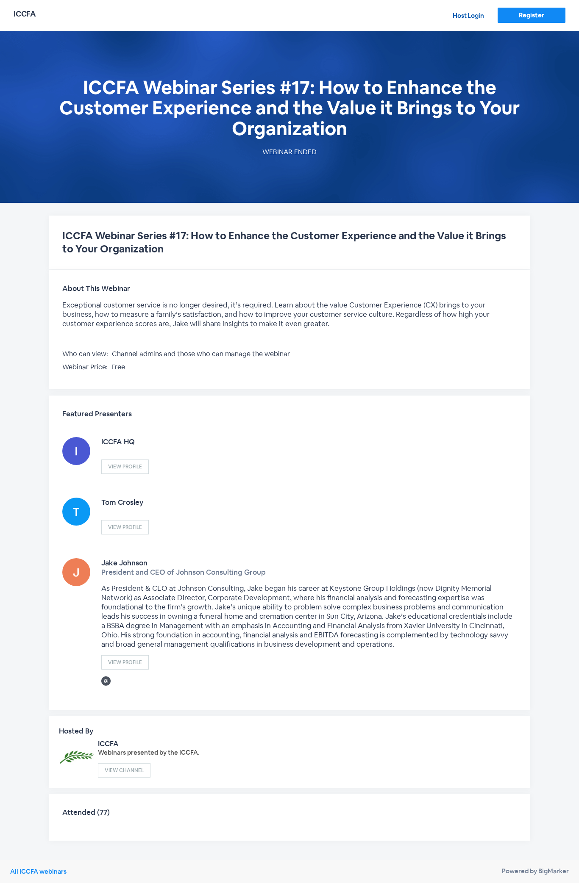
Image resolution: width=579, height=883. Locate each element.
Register (531, 15)
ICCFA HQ (118, 441)
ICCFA (108, 743)
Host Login (468, 15)
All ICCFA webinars (38, 871)
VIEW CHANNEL (124, 770)
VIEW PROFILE (125, 466)
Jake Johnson (124, 562)
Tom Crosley (122, 502)
